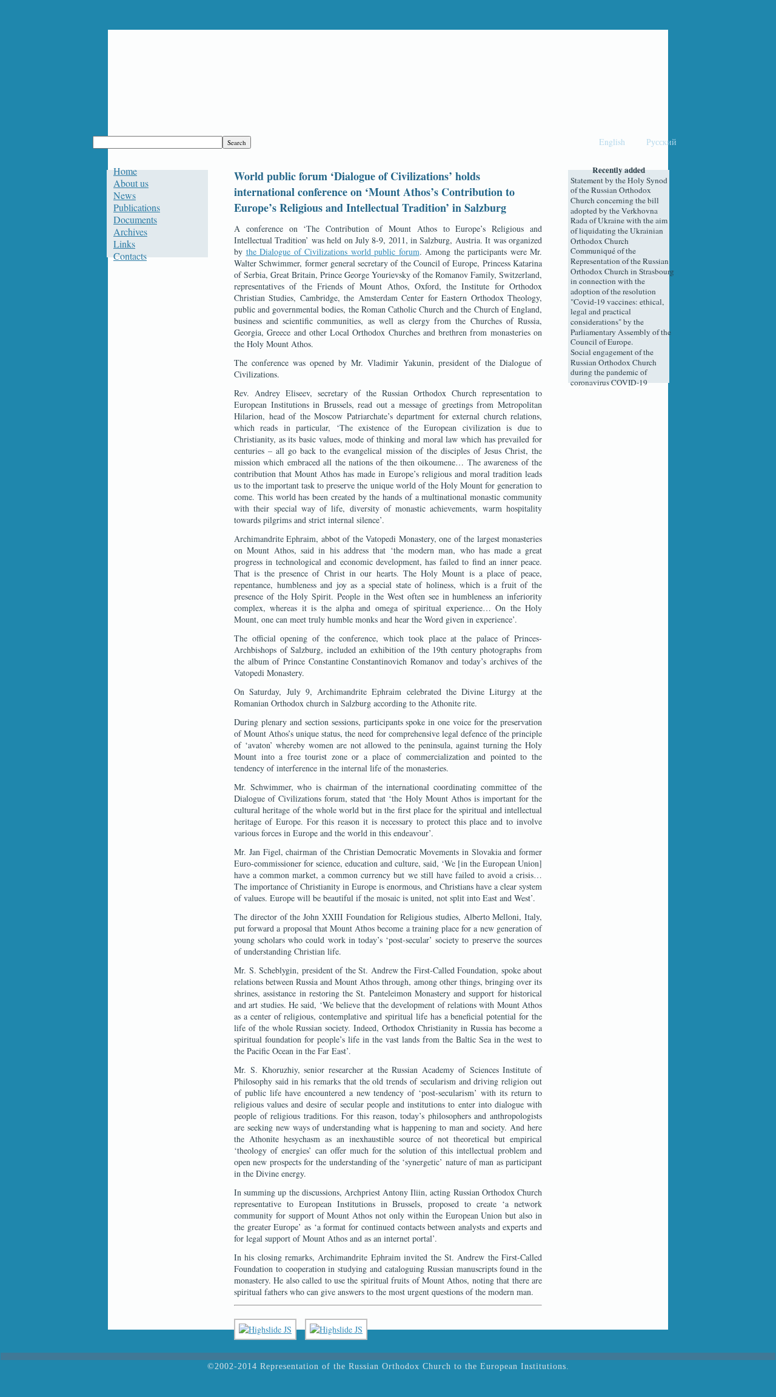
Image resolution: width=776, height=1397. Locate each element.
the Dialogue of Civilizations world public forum (333, 251)
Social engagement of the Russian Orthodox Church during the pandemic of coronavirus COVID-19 (613, 367)
